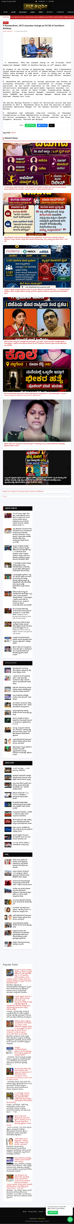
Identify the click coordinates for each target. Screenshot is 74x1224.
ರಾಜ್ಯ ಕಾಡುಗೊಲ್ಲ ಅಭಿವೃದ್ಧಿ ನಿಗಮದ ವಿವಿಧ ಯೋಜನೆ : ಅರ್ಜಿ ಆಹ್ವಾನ (22, 697)
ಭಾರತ (13, 12)
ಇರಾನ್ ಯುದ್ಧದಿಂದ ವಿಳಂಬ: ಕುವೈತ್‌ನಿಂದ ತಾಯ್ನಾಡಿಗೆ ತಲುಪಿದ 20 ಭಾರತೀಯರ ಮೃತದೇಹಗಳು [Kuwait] (22, 721)
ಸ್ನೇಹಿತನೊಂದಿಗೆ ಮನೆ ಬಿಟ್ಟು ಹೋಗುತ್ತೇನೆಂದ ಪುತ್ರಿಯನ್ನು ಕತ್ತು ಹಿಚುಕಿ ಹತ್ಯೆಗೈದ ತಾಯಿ (22, 670)
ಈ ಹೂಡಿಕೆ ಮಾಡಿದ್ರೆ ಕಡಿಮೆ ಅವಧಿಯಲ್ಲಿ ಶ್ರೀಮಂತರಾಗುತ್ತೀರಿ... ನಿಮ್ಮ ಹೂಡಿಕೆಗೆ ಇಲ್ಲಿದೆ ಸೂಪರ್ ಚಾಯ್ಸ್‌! (22, 805)
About (25, 1212)
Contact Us (14, 492)
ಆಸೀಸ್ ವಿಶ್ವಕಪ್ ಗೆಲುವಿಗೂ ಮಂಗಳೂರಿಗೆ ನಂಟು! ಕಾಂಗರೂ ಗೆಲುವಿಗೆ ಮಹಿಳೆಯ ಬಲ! (21, 837)
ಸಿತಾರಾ (32, 12)
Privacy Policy (24, 492)
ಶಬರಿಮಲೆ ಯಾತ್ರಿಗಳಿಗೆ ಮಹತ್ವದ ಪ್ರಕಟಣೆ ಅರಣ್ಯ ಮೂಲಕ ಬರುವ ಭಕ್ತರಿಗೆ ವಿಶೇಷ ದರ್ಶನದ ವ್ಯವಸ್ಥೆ (22, 777)
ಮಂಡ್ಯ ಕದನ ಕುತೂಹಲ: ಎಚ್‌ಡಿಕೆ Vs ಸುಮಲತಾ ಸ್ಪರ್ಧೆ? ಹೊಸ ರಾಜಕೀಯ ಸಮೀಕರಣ (22, 814)
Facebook (42, 2)
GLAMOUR (60, 12)
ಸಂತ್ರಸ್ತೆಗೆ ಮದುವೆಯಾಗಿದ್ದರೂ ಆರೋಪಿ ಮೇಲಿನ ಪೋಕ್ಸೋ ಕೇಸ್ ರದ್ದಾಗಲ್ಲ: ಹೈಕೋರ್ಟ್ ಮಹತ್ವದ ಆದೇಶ (22, 640)
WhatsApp (31, 125)
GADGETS (50, 12)
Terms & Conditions (36, 492)
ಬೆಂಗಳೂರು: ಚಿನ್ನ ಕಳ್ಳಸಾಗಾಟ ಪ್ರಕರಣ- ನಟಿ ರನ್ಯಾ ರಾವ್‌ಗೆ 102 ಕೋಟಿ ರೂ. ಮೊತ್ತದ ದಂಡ (22, 910)
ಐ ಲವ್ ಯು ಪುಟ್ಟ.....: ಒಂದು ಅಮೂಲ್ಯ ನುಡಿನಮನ (21, 769)
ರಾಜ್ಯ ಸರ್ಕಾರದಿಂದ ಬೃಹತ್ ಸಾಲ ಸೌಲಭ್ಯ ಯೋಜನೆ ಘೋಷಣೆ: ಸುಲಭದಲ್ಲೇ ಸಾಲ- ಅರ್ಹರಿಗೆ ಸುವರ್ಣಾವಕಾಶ (22, 786)
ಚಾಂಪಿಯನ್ (23, 12)
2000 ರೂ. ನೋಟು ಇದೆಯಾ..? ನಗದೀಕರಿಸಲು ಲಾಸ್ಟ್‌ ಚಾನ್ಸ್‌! (21, 844)
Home (5, 12)
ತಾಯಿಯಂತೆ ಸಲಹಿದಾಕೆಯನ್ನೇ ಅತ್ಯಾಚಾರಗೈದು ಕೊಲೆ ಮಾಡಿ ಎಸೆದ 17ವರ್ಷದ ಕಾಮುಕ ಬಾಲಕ (22, 883)
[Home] (37, 7)
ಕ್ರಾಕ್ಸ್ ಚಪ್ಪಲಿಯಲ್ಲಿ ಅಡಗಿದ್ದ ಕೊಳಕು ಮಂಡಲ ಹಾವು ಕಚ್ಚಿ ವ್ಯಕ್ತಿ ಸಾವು (22, 713)
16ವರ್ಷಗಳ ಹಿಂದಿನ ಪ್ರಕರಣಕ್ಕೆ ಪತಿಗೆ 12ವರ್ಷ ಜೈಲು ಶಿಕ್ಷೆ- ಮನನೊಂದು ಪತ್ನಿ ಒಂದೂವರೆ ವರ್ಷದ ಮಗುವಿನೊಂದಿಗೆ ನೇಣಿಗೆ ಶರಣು (22, 680)
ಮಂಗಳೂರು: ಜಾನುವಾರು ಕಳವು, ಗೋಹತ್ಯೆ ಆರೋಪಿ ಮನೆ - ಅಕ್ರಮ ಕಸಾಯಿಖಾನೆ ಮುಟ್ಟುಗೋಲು (22, 705)
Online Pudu (41, 1219)
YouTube (51, 2)
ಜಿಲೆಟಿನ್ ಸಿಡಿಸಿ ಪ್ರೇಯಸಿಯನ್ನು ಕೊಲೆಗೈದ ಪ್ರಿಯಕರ (21, 943)
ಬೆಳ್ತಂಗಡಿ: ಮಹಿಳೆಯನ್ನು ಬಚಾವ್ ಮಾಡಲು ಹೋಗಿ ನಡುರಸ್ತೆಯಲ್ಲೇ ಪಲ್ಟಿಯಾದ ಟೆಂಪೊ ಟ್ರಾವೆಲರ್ (22, 689)
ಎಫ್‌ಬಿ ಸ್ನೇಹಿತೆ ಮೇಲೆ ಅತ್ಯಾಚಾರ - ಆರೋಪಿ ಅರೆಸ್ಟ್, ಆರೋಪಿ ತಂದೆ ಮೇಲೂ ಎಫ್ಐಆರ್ (22, 741)
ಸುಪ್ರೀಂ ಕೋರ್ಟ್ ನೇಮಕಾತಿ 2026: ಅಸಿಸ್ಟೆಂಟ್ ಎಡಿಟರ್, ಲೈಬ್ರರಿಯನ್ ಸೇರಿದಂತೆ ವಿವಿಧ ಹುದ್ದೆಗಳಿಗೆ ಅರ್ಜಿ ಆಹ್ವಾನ (21, 874)
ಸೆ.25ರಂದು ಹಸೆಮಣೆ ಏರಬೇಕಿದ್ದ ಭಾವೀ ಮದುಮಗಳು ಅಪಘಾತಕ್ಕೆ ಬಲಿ (22, 902)
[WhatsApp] (70, 1219)
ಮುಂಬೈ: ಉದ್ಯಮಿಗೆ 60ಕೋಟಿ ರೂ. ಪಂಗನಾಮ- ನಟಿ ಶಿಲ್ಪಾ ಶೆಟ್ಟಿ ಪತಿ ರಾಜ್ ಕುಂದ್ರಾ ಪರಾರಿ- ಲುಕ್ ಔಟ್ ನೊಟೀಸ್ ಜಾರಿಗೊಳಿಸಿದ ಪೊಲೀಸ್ (22, 732)
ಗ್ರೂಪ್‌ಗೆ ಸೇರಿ (52, 1212)
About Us (6, 492)
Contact (40, 1212)
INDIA (5, 23)
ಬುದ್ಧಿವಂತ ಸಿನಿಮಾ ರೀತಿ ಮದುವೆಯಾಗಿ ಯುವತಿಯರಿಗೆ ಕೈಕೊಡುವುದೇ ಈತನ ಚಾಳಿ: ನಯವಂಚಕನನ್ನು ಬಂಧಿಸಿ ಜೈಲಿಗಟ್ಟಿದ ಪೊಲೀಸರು (21, 935)
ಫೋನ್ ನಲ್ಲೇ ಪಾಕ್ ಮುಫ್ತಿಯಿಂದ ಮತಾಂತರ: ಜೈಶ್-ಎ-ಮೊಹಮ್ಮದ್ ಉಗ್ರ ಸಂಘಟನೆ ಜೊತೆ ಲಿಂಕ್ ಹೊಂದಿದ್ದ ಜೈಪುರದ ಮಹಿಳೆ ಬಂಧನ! (22, 651)
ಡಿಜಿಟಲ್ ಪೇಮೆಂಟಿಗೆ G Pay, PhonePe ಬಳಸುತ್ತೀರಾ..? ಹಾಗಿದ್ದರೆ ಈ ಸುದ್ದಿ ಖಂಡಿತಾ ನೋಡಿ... (21, 796)
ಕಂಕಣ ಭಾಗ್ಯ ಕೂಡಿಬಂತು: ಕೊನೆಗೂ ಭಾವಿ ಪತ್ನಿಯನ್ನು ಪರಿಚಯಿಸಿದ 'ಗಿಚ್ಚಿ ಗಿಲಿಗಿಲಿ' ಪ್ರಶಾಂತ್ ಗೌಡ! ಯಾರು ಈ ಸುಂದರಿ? (20, 863)
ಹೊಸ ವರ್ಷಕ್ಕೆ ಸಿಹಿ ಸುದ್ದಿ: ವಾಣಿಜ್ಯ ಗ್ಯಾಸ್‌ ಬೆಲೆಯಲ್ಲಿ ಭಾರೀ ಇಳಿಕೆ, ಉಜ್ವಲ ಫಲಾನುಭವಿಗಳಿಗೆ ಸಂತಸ (22, 822)
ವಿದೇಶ (41, 12)
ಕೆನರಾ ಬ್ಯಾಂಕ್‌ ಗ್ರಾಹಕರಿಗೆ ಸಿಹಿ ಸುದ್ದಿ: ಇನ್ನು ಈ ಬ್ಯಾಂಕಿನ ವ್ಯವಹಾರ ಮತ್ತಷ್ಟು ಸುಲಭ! (22, 829)
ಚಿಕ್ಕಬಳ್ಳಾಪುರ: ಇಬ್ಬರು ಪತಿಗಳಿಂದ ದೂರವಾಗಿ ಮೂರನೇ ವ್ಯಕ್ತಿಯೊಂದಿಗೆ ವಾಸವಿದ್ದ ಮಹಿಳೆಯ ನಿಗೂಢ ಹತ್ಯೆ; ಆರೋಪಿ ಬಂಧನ (22, 751)
